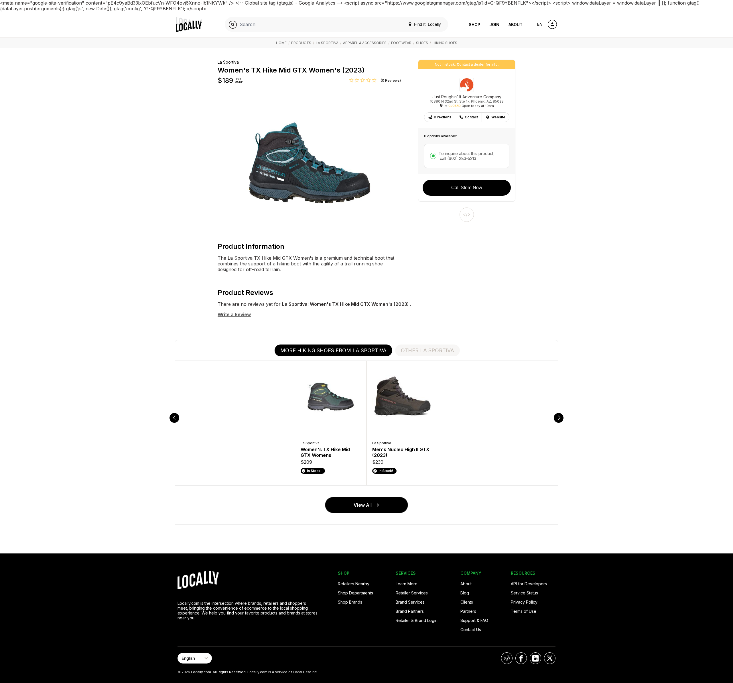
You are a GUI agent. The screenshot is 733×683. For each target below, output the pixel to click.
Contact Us (470, 629)
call (457, 158)
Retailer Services (412, 592)
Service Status (524, 592)
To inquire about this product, (466, 156)
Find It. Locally (427, 24)
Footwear (401, 43)
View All (363, 505)
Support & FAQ (474, 620)
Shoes (422, 43)
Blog (464, 592)
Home (281, 43)
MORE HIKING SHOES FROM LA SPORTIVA (333, 350)
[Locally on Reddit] (507, 658)
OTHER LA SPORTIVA (427, 350)
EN (540, 24)
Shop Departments (355, 592)
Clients (466, 602)
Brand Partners (410, 611)
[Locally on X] (549, 658)
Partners (468, 611)
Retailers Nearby (353, 583)
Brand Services (410, 602)
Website (498, 117)
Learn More (406, 583)
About (516, 24)
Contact (471, 117)
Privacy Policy (524, 602)
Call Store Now (466, 187)
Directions (442, 117)
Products (301, 43)
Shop (474, 24)
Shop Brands (350, 602)
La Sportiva (327, 43)
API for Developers (529, 583)
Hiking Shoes (445, 43)
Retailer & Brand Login (417, 620)
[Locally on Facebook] (521, 658)
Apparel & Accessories (365, 43)
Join (494, 24)
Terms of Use (523, 611)
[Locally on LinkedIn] (535, 658)
